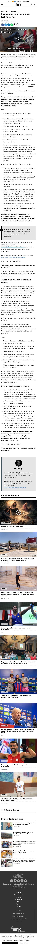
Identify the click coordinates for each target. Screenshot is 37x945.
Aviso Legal (18, 910)
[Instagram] (21, 881)
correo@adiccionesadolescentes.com (13, 247)
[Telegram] (25, 881)
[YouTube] (18, 881)
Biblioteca (18, 897)
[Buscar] (34, 4)
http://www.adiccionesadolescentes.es (13, 257)
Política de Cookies (18, 913)
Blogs (18, 901)
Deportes (4, 624)
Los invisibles (6, 522)
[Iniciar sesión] (31, 4)
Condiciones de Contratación (18, 919)
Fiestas (4, 588)
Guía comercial (18, 894)
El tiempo (18, 906)
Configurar (23, 943)
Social (4, 554)
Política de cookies (10, 937)
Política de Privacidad (18, 916)
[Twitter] (15, 881)
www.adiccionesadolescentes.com (15, 488)
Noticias (18, 892)
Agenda (18, 904)
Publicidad (19, 922)
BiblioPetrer (18, 899)
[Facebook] (11, 881)
